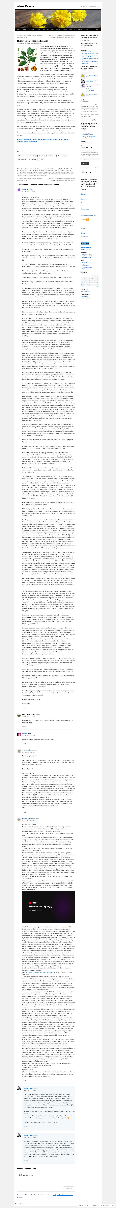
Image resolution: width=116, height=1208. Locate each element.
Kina (71, 170)
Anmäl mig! (84, 163)
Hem (18, 29)
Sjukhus (50, 173)
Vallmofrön (25, 175)
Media (52, 29)
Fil (34, 170)
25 (82, 284)
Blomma (19, 170)
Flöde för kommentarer (87, 267)
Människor (59, 29)
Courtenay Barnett (28, 750)
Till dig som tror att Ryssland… (90, 91)
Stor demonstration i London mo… (92, 85)
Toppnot (68, 173)
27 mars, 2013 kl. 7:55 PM (28, 191)
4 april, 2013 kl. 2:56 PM (30, 1090)
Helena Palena (24, 6)
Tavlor (86, 29)
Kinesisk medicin (21, 172)
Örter (62, 169)
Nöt (18, 173)
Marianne (25, 189)
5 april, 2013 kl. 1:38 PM (30, 1137)
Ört (60, 169)
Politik (70, 29)
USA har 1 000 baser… (91, 88)
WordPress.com (85, 268)
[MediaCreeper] (84, 236)
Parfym (25, 173)
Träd (72, 173)
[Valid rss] (85, 220)
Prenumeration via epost (88, 151)
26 (84, 284)
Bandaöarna (67, 169)
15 (92, 280)
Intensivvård (63, 170)
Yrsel (35, 175)
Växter (96, 29)
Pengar (65, 29)
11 (82, 280)
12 (84, 280)
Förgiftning (30, 170)
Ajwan (45, 169)
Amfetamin (50, 169)
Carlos (87, 84)
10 (97, 278)
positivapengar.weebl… (87, 254)
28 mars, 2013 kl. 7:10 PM (28, 735)
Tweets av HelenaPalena (86, 249)
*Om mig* (24, 29)
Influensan (31, 29)
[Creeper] (83, 228)
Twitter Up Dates (86, 248)
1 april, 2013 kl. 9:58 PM (28, 820)
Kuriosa (38, 29)
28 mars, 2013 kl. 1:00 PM (28, 716)
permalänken (44, 175)
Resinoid (45, 173)
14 (89, 280)
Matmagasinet (40, 172)
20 (87, 282)
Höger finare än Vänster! (87, 138)
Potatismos (39, 173)
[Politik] (83, 233)
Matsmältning (47, 172)
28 (89, 284)
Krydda (28, 172)
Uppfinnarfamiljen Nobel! (92, 80)
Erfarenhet (24, 170)
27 (87, 284)
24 (97, 282)
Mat (48, 29)
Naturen (72, 172)
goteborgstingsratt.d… (87, 257)
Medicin (53, 172)
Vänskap (31, 175)
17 (97, 280)
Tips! (91, 29)
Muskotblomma (60, 172)
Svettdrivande (55, 173)
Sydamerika (63, 173)
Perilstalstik (30, 173)
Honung (48, 170)
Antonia (24, 733)
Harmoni (43, 170)
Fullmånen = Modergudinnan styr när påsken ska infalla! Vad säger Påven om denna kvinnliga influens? (61, 36)
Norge (21, 173)
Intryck (68, 170)
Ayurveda (56, 169)
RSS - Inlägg (85, 296)
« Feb (82, 286)
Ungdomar (19, 175)
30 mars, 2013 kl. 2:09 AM (28, 752)
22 (92, 282)
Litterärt (44, 29)
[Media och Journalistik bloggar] (88, 215)
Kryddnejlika (33, 172)
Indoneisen (56, 170)
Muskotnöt (66, 172)
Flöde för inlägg (85, 265)
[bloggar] (83, 199)
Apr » (97, 286)
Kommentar (68, 1188)
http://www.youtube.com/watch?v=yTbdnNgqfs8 (40, 972)
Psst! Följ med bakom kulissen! (89, 136)
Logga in (84, 264)
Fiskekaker (37, 170)
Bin (71, 169)
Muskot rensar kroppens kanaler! (32, 40)
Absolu (42, 169)
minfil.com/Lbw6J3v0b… (87, 255)
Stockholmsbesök (78, 29)
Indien (51, 170)
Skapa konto (84, 262)
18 (82, 282)
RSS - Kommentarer (86, 298)
